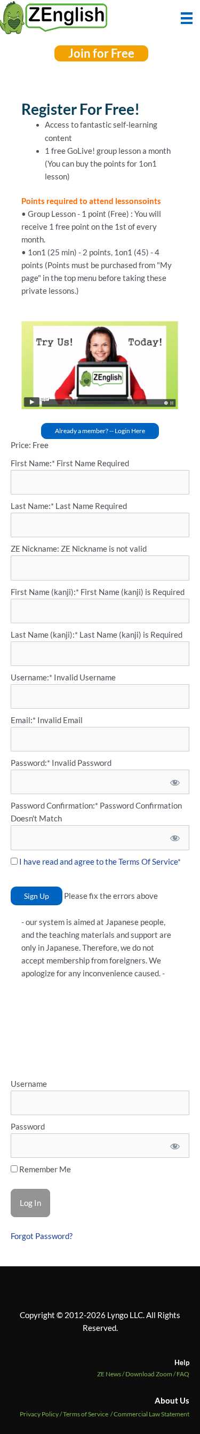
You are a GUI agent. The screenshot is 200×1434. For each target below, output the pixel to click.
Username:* (31, 677)
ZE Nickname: (36, 548)
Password (28, 1126)
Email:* (23, 720)
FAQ (183, 1374)
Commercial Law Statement (151, 1414)
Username (29, 1083)
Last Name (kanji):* (45, 634)
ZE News (111, 1374)
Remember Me (44, 1169)
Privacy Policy (39, 1414)
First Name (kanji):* (46, 592)
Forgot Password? (42, 1236)
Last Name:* (32, 506)
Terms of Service (85, 1414)
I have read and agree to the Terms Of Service (98, 861)
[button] (101, 53)
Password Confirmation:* (54, 805)
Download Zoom (151, 1374)
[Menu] (186, 17)
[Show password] (174, 782)
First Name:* (33, 463)
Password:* (30, 762)
